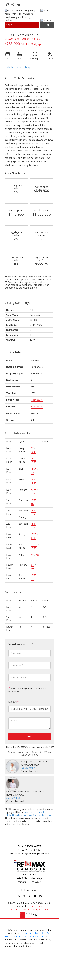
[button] (18, 896)
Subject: (12, 701)
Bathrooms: (13, 592)
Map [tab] (28, 67)
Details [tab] (9, 67)
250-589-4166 (13, 797)
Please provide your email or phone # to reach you (27, 690)
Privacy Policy (35, 906)
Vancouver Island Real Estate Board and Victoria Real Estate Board (28, 814)
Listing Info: (13, 352)
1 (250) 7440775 (28, 767)
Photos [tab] (19, 67)
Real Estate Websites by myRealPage (30, 909)
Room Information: (18, 433)
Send (30, 736)
